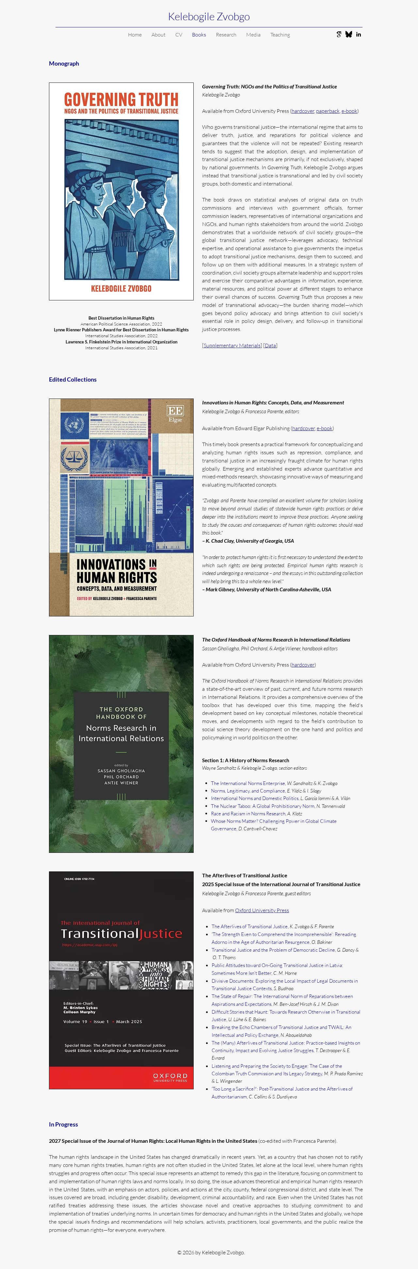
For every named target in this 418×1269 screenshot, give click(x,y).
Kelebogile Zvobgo (209, 16)
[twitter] (349, 34)
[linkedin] (358, 34)
